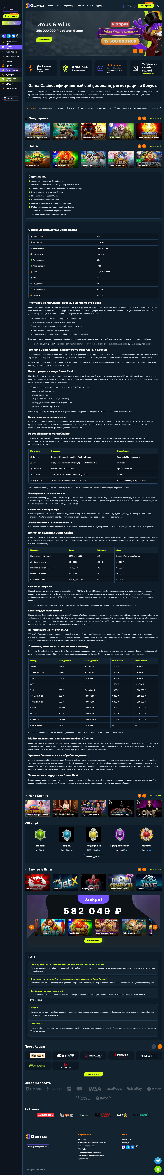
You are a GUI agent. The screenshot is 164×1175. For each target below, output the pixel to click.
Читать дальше (93, 857)
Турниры (100, 6)
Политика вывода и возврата (89, 1152)
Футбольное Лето (124, 108)
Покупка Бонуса (87, 108)
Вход (11, 9)
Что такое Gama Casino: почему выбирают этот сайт (55, 185)
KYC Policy (82, 1139)
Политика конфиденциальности (91, 1155)
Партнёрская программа (37, 1147)
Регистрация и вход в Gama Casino (47, 192)
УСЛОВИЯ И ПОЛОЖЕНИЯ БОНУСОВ (92, 1142)
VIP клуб (125, 1142)
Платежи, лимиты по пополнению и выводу (51, 203)
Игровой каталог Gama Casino (44, 196)
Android (4, 29)
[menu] (19, 3)
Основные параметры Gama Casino (47, 181)
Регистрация (11, 16)
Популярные (47, 108)
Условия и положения (86, 1146)
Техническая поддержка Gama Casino (48, 214)
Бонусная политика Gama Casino (46, 199)
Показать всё (93, 940)
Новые (60, 108)
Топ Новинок (142, 108)
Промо (90, 6)
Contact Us (126, 1139)
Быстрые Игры (68, 6)
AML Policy (82, 1149)
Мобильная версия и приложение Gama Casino (52, 207)
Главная (33, 108)
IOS (15, 29)
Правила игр (83, 1159)
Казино (81, 6)
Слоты (71, 108)
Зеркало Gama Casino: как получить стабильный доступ (56, 188)
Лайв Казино (53, 6)
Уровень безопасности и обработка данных (51, 211)
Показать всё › (155, 118)
